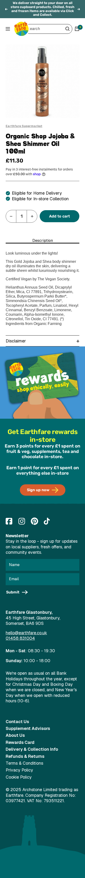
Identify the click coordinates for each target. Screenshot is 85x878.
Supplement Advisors (28, 728)
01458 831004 (20, 638)
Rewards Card (20, 742)
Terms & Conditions (24, 763)
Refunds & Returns (25, 756)
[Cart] (77, 29)
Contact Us (17, 721)
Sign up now (38, 490)
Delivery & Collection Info (32, 749)
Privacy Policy (19, 770)
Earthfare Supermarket (24, 126)
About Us (15, 735)
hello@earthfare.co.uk (26, 632)
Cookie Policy (19, 777)
